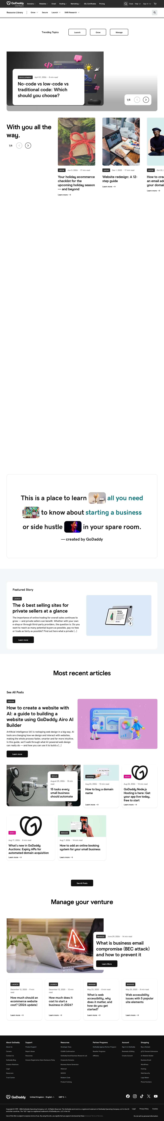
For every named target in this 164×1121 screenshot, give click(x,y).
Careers (9, 1051)
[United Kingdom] (15, 3)
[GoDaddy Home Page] (16, 1097)
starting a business (114, 512)
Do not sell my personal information (146, 1116)
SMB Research (71, 12)
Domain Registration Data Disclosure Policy (40, 1060)
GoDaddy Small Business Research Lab (74, 1056)
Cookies (155, 1109)
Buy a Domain (145, 1047)
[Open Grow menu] (37, 12)
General (90, 777)
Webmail (64, 1069)
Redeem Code (65, 1077)
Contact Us (10, 1056)
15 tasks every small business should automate (62, 793)
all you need (125, 498)
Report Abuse (30, 1051)
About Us (9, 1047)
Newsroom (9, 1073)
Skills (54, 776)
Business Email (146, 1060)
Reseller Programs (99, 1051)
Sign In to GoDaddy (128, 1047)
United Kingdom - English (41, 1097)
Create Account (127, 1056)
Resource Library (15, 12)
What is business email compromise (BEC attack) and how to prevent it (123, 948)
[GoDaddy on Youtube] (156, 1097)
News (127, 777)
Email (54, 4)
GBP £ (61, 1097)
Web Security (145, 1073)
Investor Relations (12, 1064)
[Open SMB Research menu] (79, 12)
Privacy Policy (144, 1109)
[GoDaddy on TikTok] (142, 1097)
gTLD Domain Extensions (149, 1051)
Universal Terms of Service (94, 1116)
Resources (29, 1056)
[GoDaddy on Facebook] (128, 1097)
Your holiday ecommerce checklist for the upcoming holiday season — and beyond (76, 183)
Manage (119, 32)
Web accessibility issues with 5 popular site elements (139, 998)
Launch (55, 12)
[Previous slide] (137, 100)
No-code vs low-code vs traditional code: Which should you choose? (43, 89)
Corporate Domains (67, 1060)
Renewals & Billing (128, 1051)
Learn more (63, 195)
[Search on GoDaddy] (154, 12)
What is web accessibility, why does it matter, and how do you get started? (99, 1002)
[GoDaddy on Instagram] (135, 1097)
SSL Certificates (90, 4)
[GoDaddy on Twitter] (149, 1097)
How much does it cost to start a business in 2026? (61, 1001)
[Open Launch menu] (60, 12)
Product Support (30, 1047)
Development (25, 77)
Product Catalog (66, 1082)
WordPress (144, 1064)
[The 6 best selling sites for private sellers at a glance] (118, 615)
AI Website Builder (147, 1056)
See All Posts (15, 692)
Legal (8, 1069)
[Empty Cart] (155, 4)
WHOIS (63, 1073)
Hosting (143, 1069)
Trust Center (10, 1077)
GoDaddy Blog (11, 1060)
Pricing (102, 4)
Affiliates (96, 1056)
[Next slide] (146, 100)
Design (11, 701)
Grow (33, 12)
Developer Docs (66, 1047)
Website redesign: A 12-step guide (119, 179)
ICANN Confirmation (68, 1051)
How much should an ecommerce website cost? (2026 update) (24, 1001)
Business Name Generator (70, 1064)
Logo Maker (145, 1077)
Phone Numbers (146, 1082)
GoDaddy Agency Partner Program (104, 1047)
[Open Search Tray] (126, 4)
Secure (45, 12)
